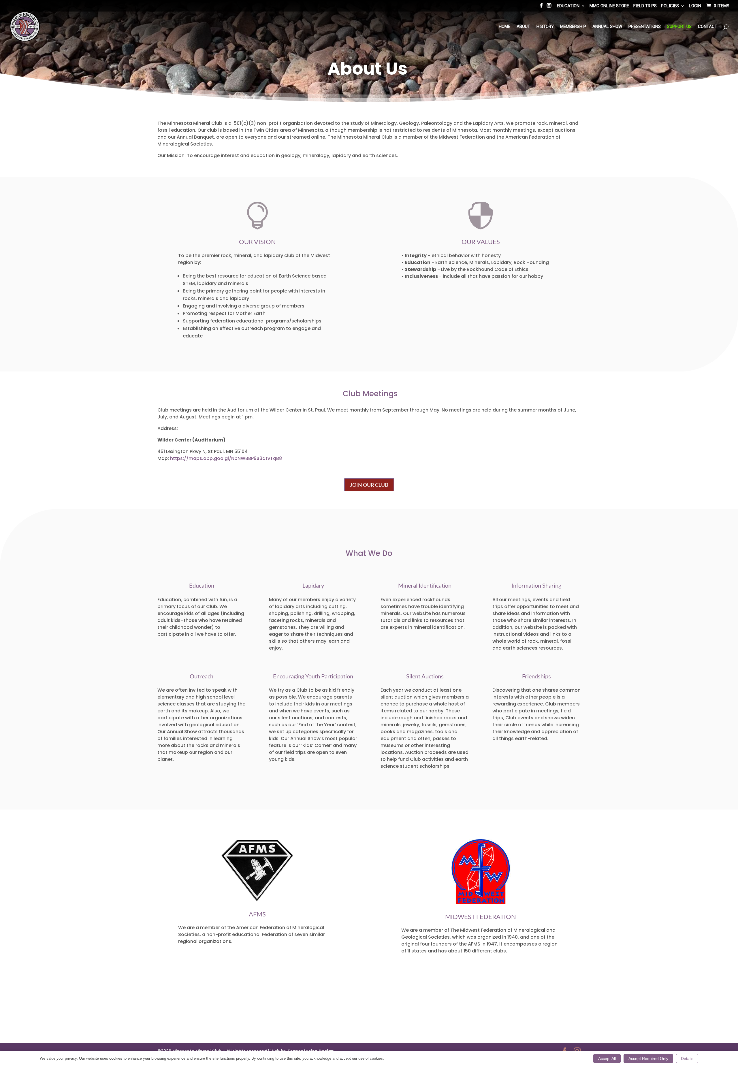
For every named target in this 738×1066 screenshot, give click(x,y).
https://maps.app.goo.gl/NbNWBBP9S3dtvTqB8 (226, 458)
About (523, 26)
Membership (573, 26)
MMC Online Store (609, 6)
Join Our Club (369, 485)
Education (568, 6)
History (545, 26)
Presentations (644, 26)
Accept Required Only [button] (648, 1058)
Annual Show (607, 26)
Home (504, 26)
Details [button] (687, 1058)
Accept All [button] (607, 1058)
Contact (707, 26)
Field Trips (645, 6)
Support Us (679, 26)
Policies (670, 6)
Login (695, 6)
